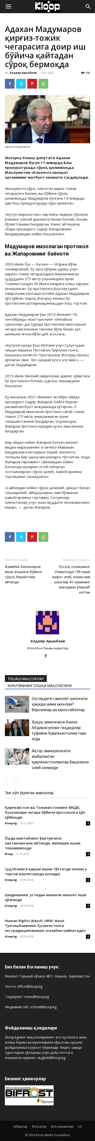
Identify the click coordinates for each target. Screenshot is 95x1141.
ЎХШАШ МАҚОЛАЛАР (26, 679)
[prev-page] (8, 780)
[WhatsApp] (43, 84)
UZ (80, 1126)
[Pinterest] (32, 84)
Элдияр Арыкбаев (23, 72)
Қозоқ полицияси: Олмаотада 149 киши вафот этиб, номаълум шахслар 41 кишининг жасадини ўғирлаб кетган (71, 580)
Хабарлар (20, 1126)
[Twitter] (21, 84)
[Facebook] (10, 84)
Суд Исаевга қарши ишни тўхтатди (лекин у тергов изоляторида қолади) (46, 871)
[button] (8, 6)
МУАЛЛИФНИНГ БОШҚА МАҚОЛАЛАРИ (40, 686)
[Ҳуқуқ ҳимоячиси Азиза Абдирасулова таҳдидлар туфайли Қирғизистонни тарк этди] (17, 727)
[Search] (88, 6)
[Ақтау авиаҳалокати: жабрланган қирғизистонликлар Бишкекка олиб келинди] (17, 756)
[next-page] (16, 780)
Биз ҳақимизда (62, 1126)
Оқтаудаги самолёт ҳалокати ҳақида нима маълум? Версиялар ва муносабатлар (59, 704)
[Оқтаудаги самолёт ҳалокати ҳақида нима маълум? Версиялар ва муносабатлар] (17, 704)
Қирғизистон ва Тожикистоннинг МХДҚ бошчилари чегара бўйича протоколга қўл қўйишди (45, 812)
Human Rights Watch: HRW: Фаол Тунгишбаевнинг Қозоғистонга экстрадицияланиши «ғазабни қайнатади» (45, 925)
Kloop (9, 854)
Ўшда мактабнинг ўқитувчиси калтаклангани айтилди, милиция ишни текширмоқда (42, 843)
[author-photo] (47, 634)
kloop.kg (11, 823)
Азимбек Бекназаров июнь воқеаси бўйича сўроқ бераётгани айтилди (23, 574)
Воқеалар (39, 1126)
